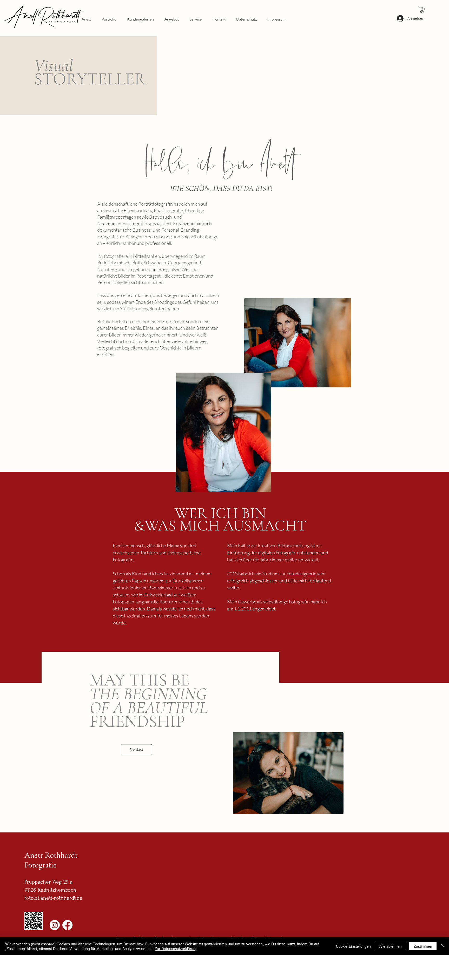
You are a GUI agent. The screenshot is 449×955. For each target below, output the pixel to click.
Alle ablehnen (390, 946)
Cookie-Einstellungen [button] (353, 946)
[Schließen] (443, 946)
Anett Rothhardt (52, 855)
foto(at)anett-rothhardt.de (53, 898)
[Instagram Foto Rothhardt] (55, 925)
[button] (422, 10)
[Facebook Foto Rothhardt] (67, 925)
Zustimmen (423, 946)
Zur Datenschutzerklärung (176, 948)
